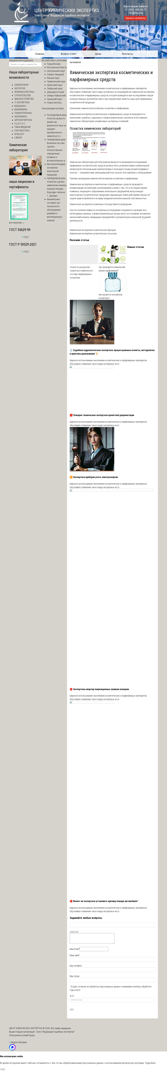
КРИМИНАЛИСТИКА (24, 91)
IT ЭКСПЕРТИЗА (22, 102)
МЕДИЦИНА (20, 106)
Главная (39, 53)
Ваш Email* (74, 949)
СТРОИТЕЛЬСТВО (22, 95)
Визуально (72, 931)
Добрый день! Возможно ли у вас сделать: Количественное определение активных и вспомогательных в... (57, 150)
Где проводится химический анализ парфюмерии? (112, 269)
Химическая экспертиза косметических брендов (93, 230)
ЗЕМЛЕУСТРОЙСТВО (24, 99)
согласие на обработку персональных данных (99, 986)
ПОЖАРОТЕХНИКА (23, 113)
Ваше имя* (74, 955)
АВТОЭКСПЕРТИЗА (23, 120)
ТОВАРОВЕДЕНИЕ (22, 127)
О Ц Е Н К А (19, 123)
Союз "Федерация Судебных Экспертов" (55, 1031)
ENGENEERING (20, 109)
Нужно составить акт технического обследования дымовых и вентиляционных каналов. (54, 210)
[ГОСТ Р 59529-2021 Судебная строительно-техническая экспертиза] (25, 251)
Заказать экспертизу (136, 18)
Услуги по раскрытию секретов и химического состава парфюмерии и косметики (81, 272)
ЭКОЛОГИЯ (19, 88)
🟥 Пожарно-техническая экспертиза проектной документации (102, 415)
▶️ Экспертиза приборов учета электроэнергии (94, 477)
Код (77, 931)
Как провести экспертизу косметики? (110, 296)
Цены (98, 53)
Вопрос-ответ (69, 53)
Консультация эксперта (53, 108)
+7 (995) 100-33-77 (135, 9)
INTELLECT (19, 134)
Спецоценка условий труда (22, 1035)
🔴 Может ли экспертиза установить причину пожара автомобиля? (104, 901)
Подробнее (150, 1063)
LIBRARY (18, 137)
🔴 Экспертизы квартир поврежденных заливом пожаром (99, 689)
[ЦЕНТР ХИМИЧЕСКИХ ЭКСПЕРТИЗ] (19, 21)
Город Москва (53, 63)
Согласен (2, 1069)
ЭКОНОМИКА (20, 116)
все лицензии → (17, 222)
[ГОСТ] (25, 237)
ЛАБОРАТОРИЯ (21, 84)
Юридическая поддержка (21, 60)
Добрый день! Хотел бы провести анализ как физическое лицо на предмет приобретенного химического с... (57, 125)
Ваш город (74, 976)
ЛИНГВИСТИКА (21, 130)
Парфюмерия (75, 62)
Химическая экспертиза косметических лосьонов (93, 233)
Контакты (127, 53)
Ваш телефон (76, 965)
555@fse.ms (136, 13)
